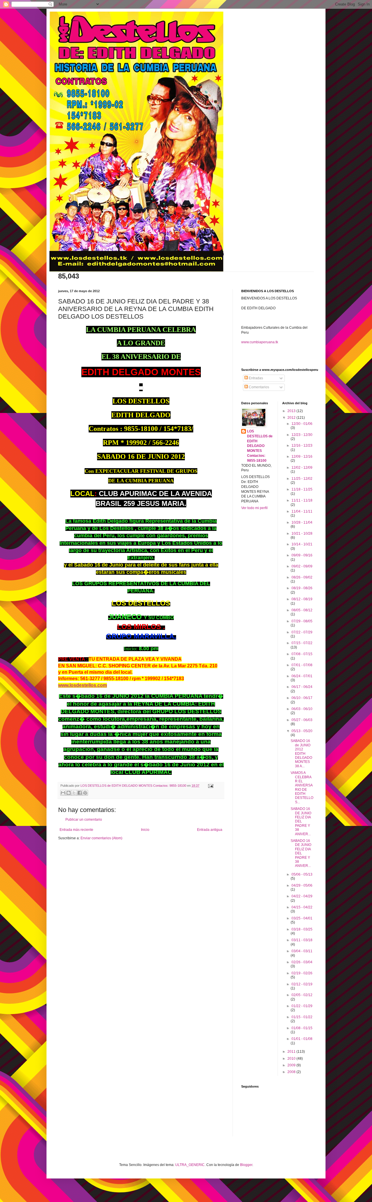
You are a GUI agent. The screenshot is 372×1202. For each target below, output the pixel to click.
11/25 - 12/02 (301, 479)
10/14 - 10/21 (301, 544)
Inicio (145, 830)
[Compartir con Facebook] (80, 793)
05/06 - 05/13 (301, 874)
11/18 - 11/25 (301, 489)
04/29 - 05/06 (301, 885)
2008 (291, 1072)
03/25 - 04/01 (301, 918)
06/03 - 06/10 (301, 709)
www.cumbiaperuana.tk (259, 342)
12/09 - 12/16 (301, 456)
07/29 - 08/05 (301, 621)
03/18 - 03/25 (301, 929)
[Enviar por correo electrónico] (63, 793)
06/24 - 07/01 (301, 676)
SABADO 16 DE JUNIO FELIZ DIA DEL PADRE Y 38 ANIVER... (301, 821)
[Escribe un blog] (68, 793)
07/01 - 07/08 (301, 665)
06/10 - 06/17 (301, 698)
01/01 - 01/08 (301, 1039)
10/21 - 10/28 (301, 533)
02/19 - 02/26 (301, 973)
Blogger (246, 1165)
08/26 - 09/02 (301, 577)
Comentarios (258, 387)
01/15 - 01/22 (301, 1017)
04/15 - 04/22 (301, 907)
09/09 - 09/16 (301, 555)
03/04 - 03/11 (301, 951)
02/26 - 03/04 (301, 962)
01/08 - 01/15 (301, 1028)
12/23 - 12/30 (301, 435)
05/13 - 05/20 (301, 731)
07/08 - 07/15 (301, 654)
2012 (291, 418)
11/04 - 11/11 (301, 511)
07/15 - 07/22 (301, 643)
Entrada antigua (209, 830)
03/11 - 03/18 (301, 940)
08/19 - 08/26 (301, 588)
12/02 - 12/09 (301, 468)
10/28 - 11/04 (301, 522)
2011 (291, 1052)
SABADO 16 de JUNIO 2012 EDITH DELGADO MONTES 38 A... (301, 753)
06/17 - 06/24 (301, 687)
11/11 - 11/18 (301, 500)
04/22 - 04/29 (301, 896)
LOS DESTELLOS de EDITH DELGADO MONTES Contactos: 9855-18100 (260, 446)
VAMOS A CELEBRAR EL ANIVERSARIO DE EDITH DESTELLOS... (302, 787)
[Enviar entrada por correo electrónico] (210, 785)
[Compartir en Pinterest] (85, 793)
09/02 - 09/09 (301, 566)
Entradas (255, 378)
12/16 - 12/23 (301, 445)
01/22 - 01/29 (301, 1006)
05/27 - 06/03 (301, 720)
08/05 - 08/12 (301, 610)
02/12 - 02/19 (301, 984)
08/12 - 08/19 (301, 599)
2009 (291, 1065)
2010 (291, 1059)
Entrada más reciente (76, 830)
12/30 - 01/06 (301, 424)
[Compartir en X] (74, 793)
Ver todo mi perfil (254, 508)
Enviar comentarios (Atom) (101, 838)
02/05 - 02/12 (301, 995)
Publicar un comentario (83, 819)
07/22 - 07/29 (301, 632)
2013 (291, 411)
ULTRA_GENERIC (190, 1165)
